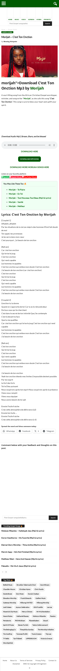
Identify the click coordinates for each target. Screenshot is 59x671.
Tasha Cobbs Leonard (40, 625)
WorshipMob (8, 643)
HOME (10, 19)
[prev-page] (2, 571)
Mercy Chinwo (27, 612)
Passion (53, 616)
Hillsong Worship (43, 603)
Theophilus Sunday (27, 630)
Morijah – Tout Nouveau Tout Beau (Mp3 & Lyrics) (30, 198)
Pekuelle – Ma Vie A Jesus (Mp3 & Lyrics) (18, 566)
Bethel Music (7, 585)
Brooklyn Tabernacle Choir (26, 585)
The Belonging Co (9, 630)
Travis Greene (36, 634)
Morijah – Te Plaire (17, 189)
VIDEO (23, 19)
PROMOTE (47, 19)
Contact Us (52, 660)
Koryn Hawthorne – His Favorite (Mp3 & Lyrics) (21, 538)
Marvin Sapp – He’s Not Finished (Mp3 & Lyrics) (21, 552)
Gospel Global (7, 32)
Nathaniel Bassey (22, 616)
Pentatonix (7, 621)
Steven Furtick (23, 625)
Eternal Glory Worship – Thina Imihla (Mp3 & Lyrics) (23, 545)
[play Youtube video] (29, 61)
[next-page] (6, 571)
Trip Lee (48, 634)
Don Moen (20, 594)
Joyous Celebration (23, 607)
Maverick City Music (10, 612)
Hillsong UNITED (26, 603)
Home (3, 29)
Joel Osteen (7, 607)
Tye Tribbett (17, 638)
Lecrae (49, 607)
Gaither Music (41, 598)
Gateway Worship (9, 603)
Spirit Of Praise (8, 625)
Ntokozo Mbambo (39, 616)
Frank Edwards (26, 598)
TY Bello (6, 638)
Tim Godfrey (7, 634)
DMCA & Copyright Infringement (34, 664)
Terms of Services (26, 660)
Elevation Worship (9, 598)
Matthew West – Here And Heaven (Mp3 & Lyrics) (22, 559)
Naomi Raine (7, 616)
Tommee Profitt (21, 634)
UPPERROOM (31, 638)
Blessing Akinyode (10, 41)
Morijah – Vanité (16, 202)
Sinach (45, 621)
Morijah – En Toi (16, 194)
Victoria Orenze (46, 638)
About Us (13, 660)
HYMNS (38, 19)
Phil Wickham (20, 621)
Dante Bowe (7, 594)
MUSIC (17, 19)
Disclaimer (16, 664)
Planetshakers (34, 621)
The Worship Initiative (46, 630)
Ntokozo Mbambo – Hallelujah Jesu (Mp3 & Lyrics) (22, 531)
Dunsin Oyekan (33, 594)
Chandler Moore (9, 589)
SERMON (31, 19)
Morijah (37, 88)
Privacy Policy (40, 660)
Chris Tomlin (39, 589)
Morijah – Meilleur (17, 206)
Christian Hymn (24, 589)
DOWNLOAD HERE (29, 151)
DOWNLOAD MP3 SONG (29, 159)
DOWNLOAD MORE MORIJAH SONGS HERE (29, 167)
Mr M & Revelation (43, 612)
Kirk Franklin (38, 607)
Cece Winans (44, 585)
